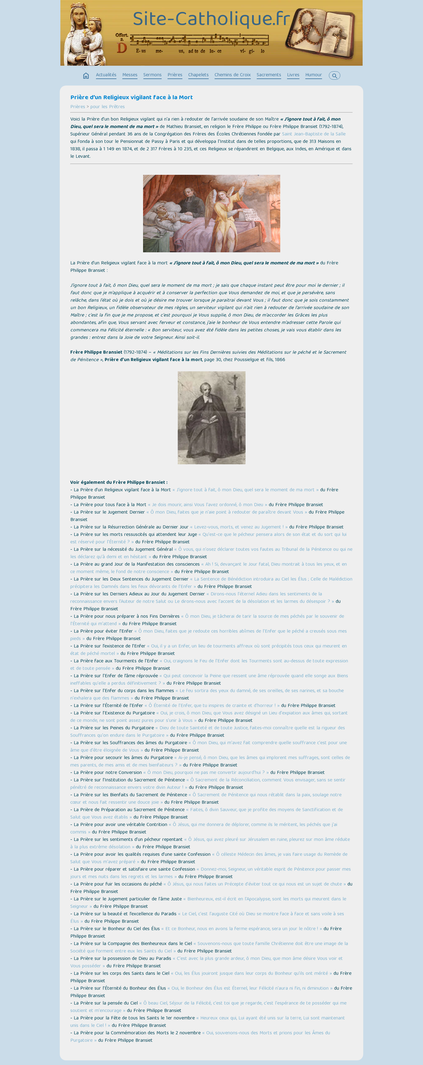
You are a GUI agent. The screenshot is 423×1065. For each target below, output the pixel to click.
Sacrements (269, 75)
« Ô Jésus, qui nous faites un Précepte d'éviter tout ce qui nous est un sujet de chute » (255, 884)
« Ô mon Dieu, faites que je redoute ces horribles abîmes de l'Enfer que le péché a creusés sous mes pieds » (208, 635)
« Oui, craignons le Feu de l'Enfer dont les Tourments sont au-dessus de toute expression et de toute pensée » (209, 665)
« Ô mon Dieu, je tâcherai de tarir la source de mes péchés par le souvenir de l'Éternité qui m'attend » (207, 620)
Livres (293, 75)
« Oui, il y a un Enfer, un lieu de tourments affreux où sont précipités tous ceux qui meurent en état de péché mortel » (208, 650)
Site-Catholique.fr (211, 20)
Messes (129, 75)
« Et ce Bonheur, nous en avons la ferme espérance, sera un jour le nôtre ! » (241, 929)
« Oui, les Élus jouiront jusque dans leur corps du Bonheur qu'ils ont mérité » (251, 974)
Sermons (152, 75)
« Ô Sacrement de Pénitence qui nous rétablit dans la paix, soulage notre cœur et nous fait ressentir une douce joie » (206, 799)
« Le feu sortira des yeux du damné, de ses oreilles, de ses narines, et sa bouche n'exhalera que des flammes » (207, 695)
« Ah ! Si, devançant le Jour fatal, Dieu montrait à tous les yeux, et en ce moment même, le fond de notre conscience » (208, 568)
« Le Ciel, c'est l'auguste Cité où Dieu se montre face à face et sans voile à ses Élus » (207, 918)
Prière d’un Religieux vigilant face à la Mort (131, 98)
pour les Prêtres (107, 107)
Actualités (106, 75)
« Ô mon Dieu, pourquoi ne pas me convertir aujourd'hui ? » (206, 773)
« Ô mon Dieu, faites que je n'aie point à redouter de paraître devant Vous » (226, 512)
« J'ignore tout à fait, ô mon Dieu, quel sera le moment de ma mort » (245, 490)
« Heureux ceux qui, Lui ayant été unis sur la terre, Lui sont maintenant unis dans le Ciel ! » (207, 1022)
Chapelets (198, 75)
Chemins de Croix (233, 75)
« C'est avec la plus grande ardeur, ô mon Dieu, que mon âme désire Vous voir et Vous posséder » (206, 963)
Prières (175, 75)
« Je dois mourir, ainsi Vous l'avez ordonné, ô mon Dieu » (207, 505)
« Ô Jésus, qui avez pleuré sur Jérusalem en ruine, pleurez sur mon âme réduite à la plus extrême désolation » (210, 844)
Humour (313, 75)
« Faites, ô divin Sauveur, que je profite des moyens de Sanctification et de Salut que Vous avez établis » (206, 814)
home (86, 76)
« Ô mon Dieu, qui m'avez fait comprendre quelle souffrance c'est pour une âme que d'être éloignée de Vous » (208, 747)
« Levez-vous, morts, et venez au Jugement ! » (239, 527)
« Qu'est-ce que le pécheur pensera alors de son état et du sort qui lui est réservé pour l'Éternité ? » (208, 539)
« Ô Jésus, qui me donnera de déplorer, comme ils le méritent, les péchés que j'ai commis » (203, 829)
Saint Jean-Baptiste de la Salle (314, 134)
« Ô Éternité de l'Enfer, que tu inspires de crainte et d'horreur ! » (212, 706)
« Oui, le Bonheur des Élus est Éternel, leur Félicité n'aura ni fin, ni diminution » (250, 988)
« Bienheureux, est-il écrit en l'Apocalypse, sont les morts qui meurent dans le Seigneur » (208, 903)
